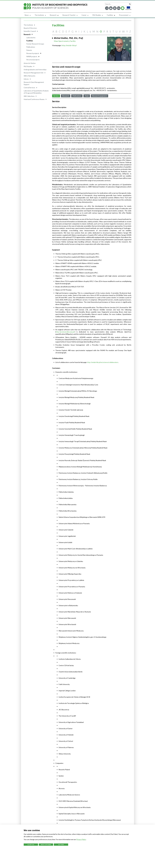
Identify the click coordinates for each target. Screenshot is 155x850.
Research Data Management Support (34, 83)
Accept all (31, 844)
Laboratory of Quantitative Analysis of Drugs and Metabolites (36, 92)
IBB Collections (29, 96)
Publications (30, 47)
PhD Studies (96, 15)
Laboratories (30, 38)
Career (84, 15)
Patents (29, 50)
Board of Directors (30, 28)
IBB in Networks (29, 76)
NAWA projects (31, 56)
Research (53, 15)
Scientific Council (30, 31)
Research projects (32, 53)
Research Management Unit (33, 73)
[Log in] (107, 8)
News (27, 15)
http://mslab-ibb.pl (69, 45)
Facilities (110, 15)
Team (87, 96)
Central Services (29, 88)
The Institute (39, 15)
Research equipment (99, 96)
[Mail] (111, 8)
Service (56, 96)
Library (26, 79)
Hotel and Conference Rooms (34, 99)
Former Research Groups (35, 44)
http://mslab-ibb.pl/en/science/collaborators (102, 362)
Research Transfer (69, 15)
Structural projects (33, 60)
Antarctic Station (30, 63)
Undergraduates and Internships (35, 70)
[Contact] (115, 8)
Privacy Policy (81, 839)
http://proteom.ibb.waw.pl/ (65, 332)
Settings (61, 844)
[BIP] (118, 8)
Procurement (123, 15)
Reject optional (46, 844)
